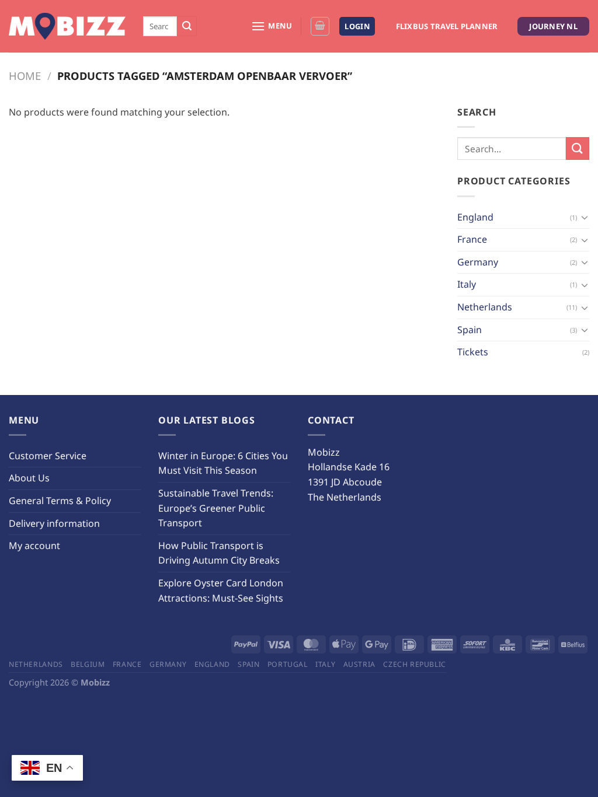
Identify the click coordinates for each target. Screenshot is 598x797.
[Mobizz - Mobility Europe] (67, 26)
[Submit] (187, 26)
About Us (29, 477)
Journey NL (553, 26)
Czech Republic (414, 664)
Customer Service (47, 455)
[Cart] (320, 26)
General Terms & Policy (60, 500)
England (475, 217)
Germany (477, 262)
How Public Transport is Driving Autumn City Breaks (219, 553)
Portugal (287, 664)
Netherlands (484, 306)
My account (34, 545)
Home (25, 75)
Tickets (472, 351)
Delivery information (54, 523)
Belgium (88, 664)
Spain (469, 329)
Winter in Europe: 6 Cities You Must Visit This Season (223, 463)
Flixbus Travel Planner (447, 26)
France (472, 239)
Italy (466, 284)
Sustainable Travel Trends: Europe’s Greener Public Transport (215, 508)
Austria (359, 664)
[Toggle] (584, 217)
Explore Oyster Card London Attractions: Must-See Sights (220, 590)
